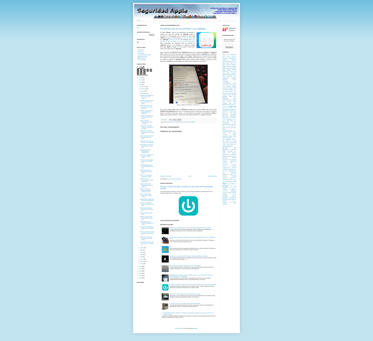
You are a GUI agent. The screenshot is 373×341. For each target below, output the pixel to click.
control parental (232, 159)
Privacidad (225, 122)
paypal (234, 194)
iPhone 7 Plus (187, 122)
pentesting (225, 196)
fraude (231, 174)
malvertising (225, 191)
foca (223, 172)
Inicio (189, 176)
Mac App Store (230, 104)
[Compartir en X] (177, 120)
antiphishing (233, 154)
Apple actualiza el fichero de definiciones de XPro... (146, 137)
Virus (231, 144)
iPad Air (229, 183)
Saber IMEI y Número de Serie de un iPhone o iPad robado (185, 265)
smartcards (233, 201)
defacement (225, 162)
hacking (233, 176)
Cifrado (224, 79)
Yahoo (228, 152)
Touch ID (225, 142)
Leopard (224, 103)
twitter (234, 202)
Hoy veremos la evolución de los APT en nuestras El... (147, 243)
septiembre (143, 93)
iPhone (177, 122)
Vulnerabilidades (227, 146)
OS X (234, 117)
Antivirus (233, 59)
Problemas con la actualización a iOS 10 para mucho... (146, 180)
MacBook (226, 109)
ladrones (233, 189)
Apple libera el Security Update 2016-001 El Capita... (146, 238)
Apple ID (225, 66)
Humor (230, 96)
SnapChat (224, 134)
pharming (234, 196)
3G (227, 54)
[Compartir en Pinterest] (180, 120)
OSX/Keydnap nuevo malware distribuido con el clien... (147, 223)
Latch (234, 101)
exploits (224, 169)
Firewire (230, 91)
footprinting (233, 172)
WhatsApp (225, 148)
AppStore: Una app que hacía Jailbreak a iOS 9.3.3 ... (146, 218)
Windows (225, 149)
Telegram (234, 139)
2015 (140, 266)
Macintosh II (225, 112)
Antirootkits (225, 59)
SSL (235, 127)
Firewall (226, 91)
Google (234, 93)
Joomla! (230, 99)
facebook (231, 169)
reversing (224, 199)
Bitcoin (228, 73)
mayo (141, 254)
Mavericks (225, 114)
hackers (224, 176)
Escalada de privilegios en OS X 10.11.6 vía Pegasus (147, 97)
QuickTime (225, 124)
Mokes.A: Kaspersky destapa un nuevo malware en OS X (145, 190)
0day (223, 54)
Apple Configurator (226, 64)
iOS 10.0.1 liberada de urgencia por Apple (146, 175)
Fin (170, 246)
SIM (232, 126)
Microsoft (225, 116)
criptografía (233, 161)
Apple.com (225, 71)
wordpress (224, 204)
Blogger (196, 328)
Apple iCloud (231, 70)
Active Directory (231, 56)
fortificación (225, 174)
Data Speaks (141, 53)
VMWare (224, 144)
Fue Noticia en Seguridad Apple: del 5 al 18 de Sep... (146, 161)
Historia (224, 96)
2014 (140, 268)
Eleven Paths (231, 86)
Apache (234, 61)
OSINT (224, 119)
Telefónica (228, 139)
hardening (225, 179)
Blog (138, 20)
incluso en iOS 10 (174, 39)
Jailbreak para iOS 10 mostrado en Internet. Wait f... (146, 171)
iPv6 (231, 186)
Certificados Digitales (229, 78)
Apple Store (229, 68)
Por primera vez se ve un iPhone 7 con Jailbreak (183, 29)
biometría (224, 157)
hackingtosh (225, 177)
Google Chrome (226, 94)
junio (141, 252)
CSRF (234, 76)
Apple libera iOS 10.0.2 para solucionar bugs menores (146, 107)
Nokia (230, 117)
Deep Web (228, 84)
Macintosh (233, 111)
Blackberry (225, 74)
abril (141, 257)
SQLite (228, 127)
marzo (142, 259)
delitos (231, 162)
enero (141, 263)
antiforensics (225, 154)
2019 (140, 77)
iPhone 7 (181, 122)
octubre (142, 91)
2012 (140, 273)
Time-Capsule (232, 141)
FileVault (230, 88)
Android (224, 58)
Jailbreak (193, 122)
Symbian (234, 137)
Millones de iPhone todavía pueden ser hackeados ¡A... (147, 233)
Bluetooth (231, 74)
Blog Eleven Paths (142, 56)
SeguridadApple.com (228, 131)
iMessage (229, 181)
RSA (230, 124)
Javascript (225, 100)
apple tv (224, 156)
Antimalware (232, 58)
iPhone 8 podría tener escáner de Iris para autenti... (146, 195)
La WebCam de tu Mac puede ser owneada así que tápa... (147, 127)
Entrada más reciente (166, 176)
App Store (225, 63)
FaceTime (225, 88)
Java (234, 98)
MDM (223, 104)
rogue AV (233, 199)
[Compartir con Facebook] (179, 120)
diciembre (143, 86)
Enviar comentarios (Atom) (175, 179)
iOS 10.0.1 (172, 122)
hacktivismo (233, 177)
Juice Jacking (226, 101)
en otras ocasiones (186, 38)
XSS (235, 151)
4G (229, 54)
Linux (230, 103)
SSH (232, 127)
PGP (231, 121)
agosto (142, 247)
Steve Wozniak (226, 137)
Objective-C (230, 119)
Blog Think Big (141, 58)
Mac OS (227, 107)
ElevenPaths (141, 50)
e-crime (234, 164)
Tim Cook (225, 141)
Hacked (234, 94)
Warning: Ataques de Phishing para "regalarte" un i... (145, 151)
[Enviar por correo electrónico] (173, 120)
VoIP (235, 144)
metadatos (224, 192)
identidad (224, 187)
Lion (234, 103)
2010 (140, 278)
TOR (223, 139)
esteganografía (226, 167)
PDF (228, 121)
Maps (234, 112)
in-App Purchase (232, 187)
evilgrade (234, 167)
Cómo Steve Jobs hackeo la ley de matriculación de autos (185, 294)
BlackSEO (233, 73)
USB (235, 142)
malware (233, 191)
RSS (138, 28)
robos (229, 199)
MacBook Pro (226, 111)
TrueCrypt (230, 142)
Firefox (230, 89)
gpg (235, 174)
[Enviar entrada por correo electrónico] (170, 119)
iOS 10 (167, 122)
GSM (226, 93)
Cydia (234, 83)
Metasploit (233, 114)
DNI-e (223, 84)
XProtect (230, 151)
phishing (225, 197)
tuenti (230, 202)
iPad (224, 184)
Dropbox (234, 84)
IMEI (235, 96)
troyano (224, 202)
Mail (231, 112)
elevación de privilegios (229, 166)
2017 (140, 82)
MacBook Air (232, 109)
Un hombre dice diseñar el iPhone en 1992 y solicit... (147, 156)
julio (141, 250)
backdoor (229, 156)
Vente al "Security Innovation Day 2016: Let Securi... (146, 122)
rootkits (224, 201)
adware (234, 153)
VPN (228, 144)
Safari (224, 129)
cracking (224, 161)
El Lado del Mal (142, 59)
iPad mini (233, 184)
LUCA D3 (140, 51)
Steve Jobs (232, 136)
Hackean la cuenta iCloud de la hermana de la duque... (147, 102)
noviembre (143, 89)
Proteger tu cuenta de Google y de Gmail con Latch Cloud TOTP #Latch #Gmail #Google (193, 284)
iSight (235, 186)
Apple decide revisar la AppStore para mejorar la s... (146, 209)
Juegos (234, 100)
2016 (140, 84)
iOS (234, 181)
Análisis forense (227, 61)
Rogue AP (233, 124)
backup (234, 156)
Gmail (229, 93)
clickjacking (225, 159)
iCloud (230, 179)
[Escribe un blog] (175, 120)
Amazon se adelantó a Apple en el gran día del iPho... (147, 204)
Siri (229, 132)
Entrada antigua (212, 176)
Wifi (235, 148)
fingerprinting (232, 171)
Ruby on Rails (226, 126)
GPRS (234, 91)
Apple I (234, 64)
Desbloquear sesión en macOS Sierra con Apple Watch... (147, 132)
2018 (140, 80)
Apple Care (233, 63)
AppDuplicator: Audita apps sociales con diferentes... (147, 200)
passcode (233, 192)
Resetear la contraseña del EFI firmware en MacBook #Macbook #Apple (189, 256)
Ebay (223, 86)
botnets (234, 157)
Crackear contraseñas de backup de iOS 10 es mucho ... (146, 117)
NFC (227, 117)
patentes (224, 194)
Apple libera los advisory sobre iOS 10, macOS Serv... (146, 146)
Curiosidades (226, 83)
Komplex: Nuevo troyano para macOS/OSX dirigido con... (146, 112)
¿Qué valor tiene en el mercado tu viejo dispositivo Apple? (185, 303)
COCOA (229, 76)
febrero (142, 261)
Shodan (224, 132)
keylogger (224, 189)
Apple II (230, 66)
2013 (140, 271)
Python (234, 122)
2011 (140, 275)
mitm (229, 192)
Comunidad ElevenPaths (144, 55)
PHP (235, 121)
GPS (223, 93)
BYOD (231, 71)
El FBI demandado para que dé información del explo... (146, 166)
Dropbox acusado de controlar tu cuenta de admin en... (146, 185)
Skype (234, 132)
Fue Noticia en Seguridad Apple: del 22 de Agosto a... (147, 228)
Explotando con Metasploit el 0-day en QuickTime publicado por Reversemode (190, 228)
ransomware (232, 197)
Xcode (224, 153)
